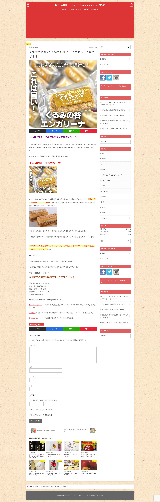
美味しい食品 (105, 180)
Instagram (33, 318)
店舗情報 (103, 59)
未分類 (102, 153)
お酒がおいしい (106, 169)
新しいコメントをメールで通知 (41, 409)
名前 (30, 367)
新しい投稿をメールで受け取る (41, 415)
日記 (102, 202)
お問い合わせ (94, 9)
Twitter (32, 313)
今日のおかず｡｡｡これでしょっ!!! (111, 175)
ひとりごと (103, 218)
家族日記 (86, 9)
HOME (30, 486)
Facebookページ (35, 305)
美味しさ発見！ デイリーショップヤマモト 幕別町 (80, 5)
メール (31, 376)
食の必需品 (104, 191)
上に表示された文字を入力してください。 (43, 400)
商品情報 (71, 9)
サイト (31, 386)
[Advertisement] (80, 25)
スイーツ (41, 324)
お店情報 (64, 9)
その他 (103, 186)
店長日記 (78, 9)
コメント (33, 345)
